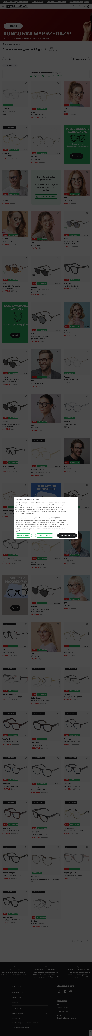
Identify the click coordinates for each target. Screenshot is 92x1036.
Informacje (30, 513)
